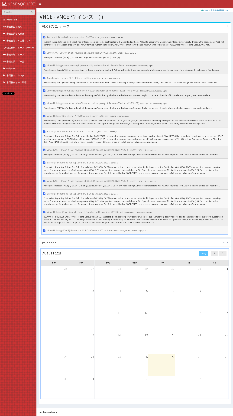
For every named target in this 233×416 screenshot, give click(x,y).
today (203, 253)
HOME (205, 10)
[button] (39, 4)
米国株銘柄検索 (217, 10)
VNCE (228, 10)
